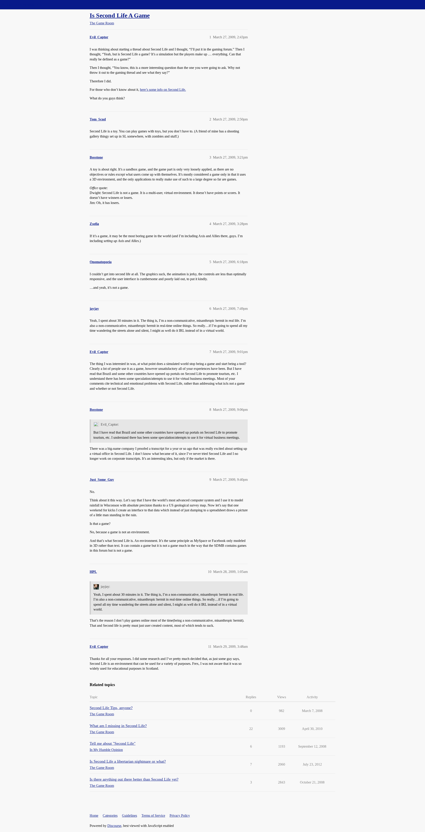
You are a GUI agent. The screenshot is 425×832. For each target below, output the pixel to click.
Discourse (114, 826)
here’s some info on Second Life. (163, 89)
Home (94, 815)
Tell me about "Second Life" (112, 743)
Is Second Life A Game (120, 15)
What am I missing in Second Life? (118, 725)
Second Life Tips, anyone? (111, 708)
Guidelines (129, 815)
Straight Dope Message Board (23, 4)
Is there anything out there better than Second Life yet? (134, 779)
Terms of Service (153, 815)
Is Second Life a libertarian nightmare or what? (128, 761)
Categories (110, 815)
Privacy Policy (180, 815)
